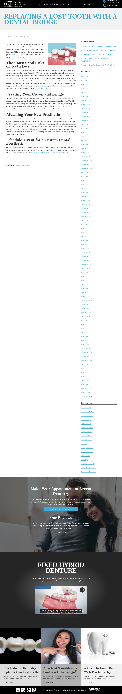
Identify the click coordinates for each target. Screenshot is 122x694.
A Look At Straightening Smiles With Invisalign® (98, 50)
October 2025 (85, 116)
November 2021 (86, 304)
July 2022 (84, 272)
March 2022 (85, 288)
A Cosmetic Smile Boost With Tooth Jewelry (96, 54)
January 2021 (85, 344)
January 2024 (85, 200)
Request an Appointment (61, 509)
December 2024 (86, 156)
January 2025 (85, 152)
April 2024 (85, 188)
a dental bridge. (41, 88)
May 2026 (84, 88)
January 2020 (85, 392)
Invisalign (84, 460)
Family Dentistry (87, 448)
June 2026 (84, 84)
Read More (9, 682)
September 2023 (86, 216)
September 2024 (86, 168)
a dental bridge (19, 57)
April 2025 (85, 140)
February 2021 (86, 340)
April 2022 (85, 284)
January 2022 (85, 296)
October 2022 (85, 260)
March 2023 (85, 240)
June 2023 (84, 228)
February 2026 (86, 100)
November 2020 (86, 352)
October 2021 (85, 308)
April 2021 (85, 332)
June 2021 (84, 324)
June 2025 (84, 132)
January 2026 (85, 104)
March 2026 (85, 96)
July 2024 (84, 176)
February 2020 (86, 388)
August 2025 (85, 124)
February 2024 (86, 196)
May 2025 (84, 136)
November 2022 (86, 256)
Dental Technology (87, 440)
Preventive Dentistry (88, 464)
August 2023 (85, 220)
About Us (44, 4)
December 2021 (86, 300)
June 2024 (84, 180)
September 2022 (86, 264)
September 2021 (86, 312)
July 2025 (84, 128)
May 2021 (84, 328)
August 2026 (85, 76)
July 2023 (84, 224)
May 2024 (84, 184)
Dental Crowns (86, 424)
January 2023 (85, 248)
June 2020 (84, 372)
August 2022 (85, 268)
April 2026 (85, 92)
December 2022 (86, 252)
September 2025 (86, 120)
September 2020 (86, 360)
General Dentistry (87, 452)
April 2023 (85, 236)
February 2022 (86, 292)
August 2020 (85, 364)
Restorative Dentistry (22, 166)
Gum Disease (85, 456)
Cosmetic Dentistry (87, 416)
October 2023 (85, 212)
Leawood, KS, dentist (17, 55)
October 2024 (85, 164)
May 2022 (84, 280)
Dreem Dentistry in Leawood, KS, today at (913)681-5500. (48, 153)
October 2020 (85, 356)
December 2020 (86, 348)
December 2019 (86, 396)
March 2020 (85, 384)
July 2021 (84, 320)
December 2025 (86, 108)
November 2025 (86, 112)
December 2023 (86, 204)
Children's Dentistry (88, 412)
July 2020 (84, 368)
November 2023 (86, 208)
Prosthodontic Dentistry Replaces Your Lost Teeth (98, 46)
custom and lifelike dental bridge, (31, 129)
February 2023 (86, 244)
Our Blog (76, 4)
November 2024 (86, 160)
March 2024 (85, 192)
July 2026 (84, 80)
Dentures (84, 444)
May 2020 (84, 376)
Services (55, 4)
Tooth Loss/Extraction (88, 472)
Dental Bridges (86, 420)
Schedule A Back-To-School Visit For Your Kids (98, 65)
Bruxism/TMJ (86, 408)
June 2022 (84, 276)
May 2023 (84, 232)
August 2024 (85, 172)
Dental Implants (86, 432)
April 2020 (85, 380)
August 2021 (85, 316)
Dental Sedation (86, 436)
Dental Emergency (87, 428)
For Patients (66, 4)
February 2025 (86, 148)
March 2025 (85, 144)
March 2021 (85, 336)
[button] (42, 543)
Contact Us (86, 4)
